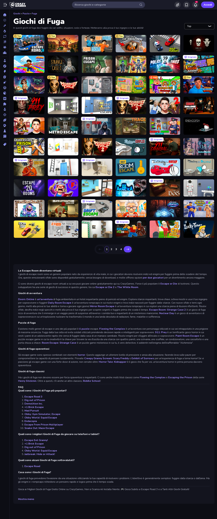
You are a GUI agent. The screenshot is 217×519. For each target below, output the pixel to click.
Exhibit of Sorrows (143, 358)
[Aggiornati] (4, 36)
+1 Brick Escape (34, 407)
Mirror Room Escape (102, 306)
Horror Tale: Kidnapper (112, 362)
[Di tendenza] (4, 31)
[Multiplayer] (4, 47)
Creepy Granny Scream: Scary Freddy (106, 358)
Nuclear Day (166, 313)
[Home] (4, 14)
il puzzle (84, 329)
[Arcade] (4, 60)
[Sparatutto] (4, 114)
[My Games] (186, 5)
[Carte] (4, 77)
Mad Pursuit (31, 410)
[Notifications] (195, 5)
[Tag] (4, 144)
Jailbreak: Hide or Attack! (39, 454)
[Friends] (177, 5)
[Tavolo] (4, 131)
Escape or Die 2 (105, 287)
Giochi (16, 13)
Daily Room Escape (59, 303)
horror (81, 355)
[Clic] (4, 82)
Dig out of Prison (34, 400)
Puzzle (26, 13)
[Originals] (4, 41)
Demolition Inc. (33, 403)
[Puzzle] (4, 104)
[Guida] (4, 87)
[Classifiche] (4, 52)
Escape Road (32, 466)
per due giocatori (153, 277)
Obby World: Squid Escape (40, 417)
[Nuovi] (4, 25)
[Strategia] (4, 125)
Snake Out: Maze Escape (39, 428)
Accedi (208, 5)
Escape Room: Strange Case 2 (167, 310)
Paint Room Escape (187, 336)
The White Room (127, 287)
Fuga (34, 13)
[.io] (4, 93)
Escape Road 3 (33, 396)
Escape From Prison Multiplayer (43, 424)
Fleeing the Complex (112, 329)
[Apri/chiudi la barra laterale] (5, 5)
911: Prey (161, 332)
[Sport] (4, 120)
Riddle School (91, 381)
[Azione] (4, 71)
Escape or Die (168, 283)
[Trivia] (4, 136)
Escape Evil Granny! (36, 440)
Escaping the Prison (180, 377)
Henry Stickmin (27, 381)
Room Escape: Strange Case (59, 343)
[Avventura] (4, 66)
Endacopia (30, 421)
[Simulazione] (4, 109)
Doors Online (26, 299)
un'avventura (45, 299)
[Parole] (4, 98)
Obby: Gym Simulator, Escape (42, 414)
